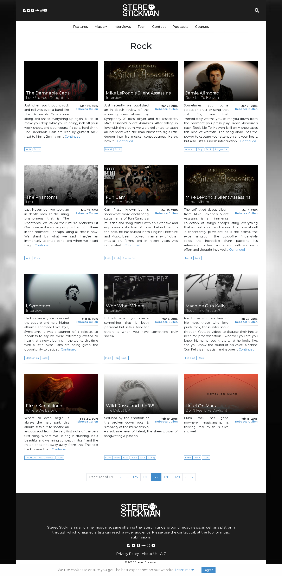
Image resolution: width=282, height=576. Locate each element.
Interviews (122, 27)
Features (80, 27)
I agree (208, 570)
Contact (159, 27)
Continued (72, 136)
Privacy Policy (127, 554)
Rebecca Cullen (87, 109)
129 (179, 477)
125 (137, 477)
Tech (141, 27)
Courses (202, 27)
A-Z (163, 554)
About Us (149, 554)
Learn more (184, 570)
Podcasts (180, 27)
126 (147, 477)
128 (168, 477)
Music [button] (99, 27)
